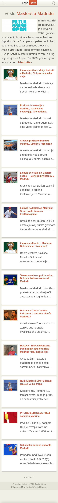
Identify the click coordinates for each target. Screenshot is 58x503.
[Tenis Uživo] (32, 4)
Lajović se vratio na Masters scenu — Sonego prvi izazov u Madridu (37, 176)
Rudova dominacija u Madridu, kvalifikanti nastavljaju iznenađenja (33, 108)
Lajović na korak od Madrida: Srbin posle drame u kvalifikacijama (36, 211)
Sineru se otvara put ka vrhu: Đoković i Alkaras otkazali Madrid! (36, 278)
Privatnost (16, 487)
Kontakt (43, 487)
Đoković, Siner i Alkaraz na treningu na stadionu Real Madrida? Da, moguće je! (35, 348)
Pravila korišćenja (30, 487)
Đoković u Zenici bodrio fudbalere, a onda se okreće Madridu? (35, 313)
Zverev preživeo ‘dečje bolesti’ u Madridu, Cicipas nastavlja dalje (37, 73)
